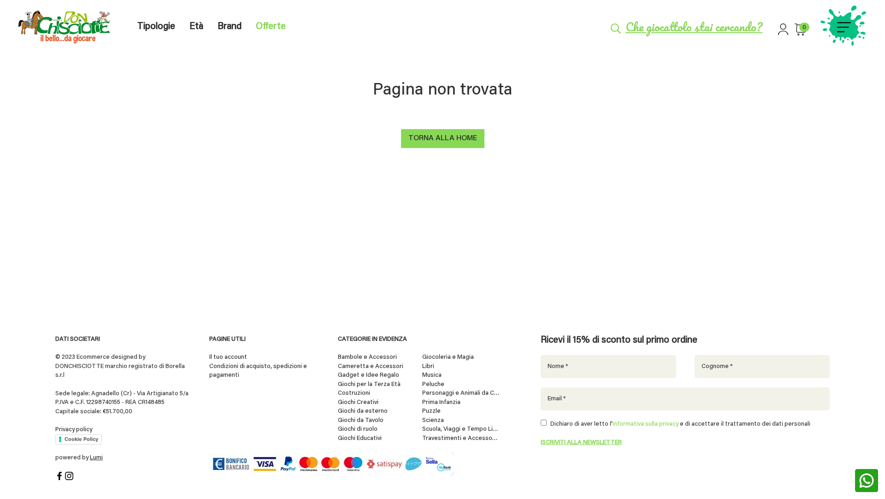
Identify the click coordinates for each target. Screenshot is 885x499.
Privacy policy (73, 430)
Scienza (433, 420)
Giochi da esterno (363, 411)
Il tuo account (228, 357)
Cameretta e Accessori (370, 366)
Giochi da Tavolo (361, 420)
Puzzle (431, 411)
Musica (432, 375)
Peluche (433, 384)
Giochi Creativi (358, 402)
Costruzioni (354, 393)
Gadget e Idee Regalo (368, 375)
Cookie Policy (81, 439)
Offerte (271, 26)
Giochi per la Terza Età (369, 384)
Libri (428, 366)
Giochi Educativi (360, 438)
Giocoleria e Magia (448, 357)
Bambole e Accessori (367, 357)
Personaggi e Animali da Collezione (461, 393)
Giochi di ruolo (358, 429)
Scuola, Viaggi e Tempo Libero (461, 429)
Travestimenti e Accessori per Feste (461, 438)
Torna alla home (442, 138)
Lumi (96, 458)
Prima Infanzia (441, 402)
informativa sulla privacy (645, 424)
